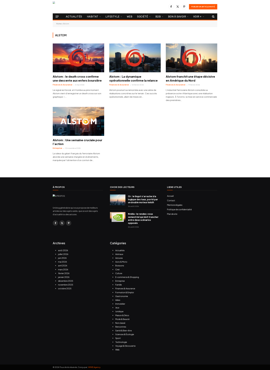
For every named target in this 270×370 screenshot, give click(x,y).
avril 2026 (62, 265)
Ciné (117, 269)
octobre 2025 (64, 288)
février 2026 (63, 273)
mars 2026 (63, 269)
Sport (118, 338)
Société (142, 16)
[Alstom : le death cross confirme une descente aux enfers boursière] (78, 57)
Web (129, 16)
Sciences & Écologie (124, 334)
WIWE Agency (94, 367)
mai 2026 (62, 261)
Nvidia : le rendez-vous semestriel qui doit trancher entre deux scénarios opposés (143, 218)
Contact (171, 200)
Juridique (119, 311)
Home (58, 24)
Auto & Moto (121, 261)
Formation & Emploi (124, 292)
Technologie (121, 342)
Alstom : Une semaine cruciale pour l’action (77, 142)
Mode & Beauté (122, 319)
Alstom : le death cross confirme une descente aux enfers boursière (77, 78)
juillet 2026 (63, 254)
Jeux (117, 307)
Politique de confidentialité (179, 209)
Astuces (119, 258)
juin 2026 (62, 258)
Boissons (119, 265)
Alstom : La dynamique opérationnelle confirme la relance (133, 78)
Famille (118, 284)
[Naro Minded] (83, 6)
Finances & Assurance (62, 85)
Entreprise (57, 148)
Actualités (74, 16)
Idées (117, 300)
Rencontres (120, 326)
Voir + (197, 16)
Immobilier (120, 303)
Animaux (119, 254)
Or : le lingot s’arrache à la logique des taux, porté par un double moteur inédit (143, 199)
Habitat (92, 16)
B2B (158, 16)
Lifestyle (112, 16)
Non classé (120, 323)
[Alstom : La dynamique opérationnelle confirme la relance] (135, 57)
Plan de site (172, 214)
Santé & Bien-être (123, 330)
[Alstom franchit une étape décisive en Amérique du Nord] (191, 57)
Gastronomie (121, 296)
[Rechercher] (213, 17)
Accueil (170, 196)
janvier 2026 (63, 277)
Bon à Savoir (177, 16)
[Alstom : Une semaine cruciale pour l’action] (78, 121)
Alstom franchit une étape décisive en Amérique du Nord (190, 78)
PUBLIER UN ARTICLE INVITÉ (203, 7)
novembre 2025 (65, 284)
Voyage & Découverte (125, 346)
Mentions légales (174, 205)
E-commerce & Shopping (127, 277)
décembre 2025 (65, 281)
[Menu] (57, 17)
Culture (118, 273)
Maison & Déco (122, 315)
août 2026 (63, 250)
